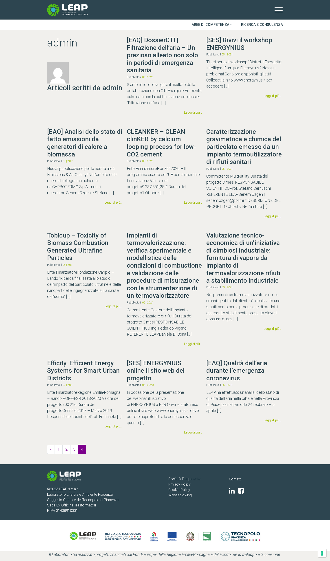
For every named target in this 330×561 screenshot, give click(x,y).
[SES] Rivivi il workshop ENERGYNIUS (239, 43)
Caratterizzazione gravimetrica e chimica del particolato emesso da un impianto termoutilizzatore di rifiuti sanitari (244, 146)
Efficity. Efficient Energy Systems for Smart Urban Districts (83, 370)
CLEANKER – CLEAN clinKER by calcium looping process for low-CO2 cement (161, 143)
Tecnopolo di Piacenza (100, 500)
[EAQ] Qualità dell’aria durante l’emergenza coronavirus (236, 370)
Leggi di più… (193, 112)
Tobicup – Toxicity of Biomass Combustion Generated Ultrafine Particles (77, 247)
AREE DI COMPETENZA (211, 24)
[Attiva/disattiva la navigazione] (277, 9)
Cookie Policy (179, 490)
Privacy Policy (179, 484)
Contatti (235, 479)
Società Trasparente (184, 479)
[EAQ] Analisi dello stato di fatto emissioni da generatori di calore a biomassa (84, 143)
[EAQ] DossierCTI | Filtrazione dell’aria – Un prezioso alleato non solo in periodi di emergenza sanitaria (162, 55)
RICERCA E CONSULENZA (262, 24)
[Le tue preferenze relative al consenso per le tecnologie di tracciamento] (322, 553)
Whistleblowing (180, 495)
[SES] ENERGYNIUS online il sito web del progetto (156, 370)
